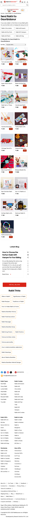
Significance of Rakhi (19, 296)
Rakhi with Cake (19, 396)
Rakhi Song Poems (7, 332)
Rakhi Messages (6, 321)
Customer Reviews (20, 499)
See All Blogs (14, 284)
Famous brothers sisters (8, 337)
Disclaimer (12, 486)
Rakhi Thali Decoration (8, 316)
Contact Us (4, 486)
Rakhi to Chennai (19, 432)
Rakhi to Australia (5, 455)
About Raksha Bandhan (8, 357)
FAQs (17, 483)
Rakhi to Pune (18, 430)
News (2, 496)
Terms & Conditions (6, 488)
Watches (17, 461)
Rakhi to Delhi (18, 419)
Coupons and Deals (6, 501)
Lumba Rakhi (4, 389)
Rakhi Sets (3, 430)
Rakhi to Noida (18, 440)
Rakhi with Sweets (19, 383)
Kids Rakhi (3, 383)
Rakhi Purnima (19, 332)
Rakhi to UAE (4, 469)
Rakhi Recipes (6, 301)
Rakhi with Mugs (5, 443)
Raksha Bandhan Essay (8, 327)
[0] (20, 2)
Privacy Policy (21, 486)
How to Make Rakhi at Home (10, 306)
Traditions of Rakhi (18, 301)
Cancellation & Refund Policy (8, 491)
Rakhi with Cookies (20, 412)
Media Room (19, 493)
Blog (12, 493)
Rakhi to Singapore (6, 461)
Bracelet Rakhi (4, 396)
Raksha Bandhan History (9, 311)
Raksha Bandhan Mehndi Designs (11, 362)
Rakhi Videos (9, 496)
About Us (3, 483)
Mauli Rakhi (3, 391)
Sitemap (15, 501)
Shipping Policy (5, 493)
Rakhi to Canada (5, 458)
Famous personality (7, 342)
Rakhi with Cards (19, 399)
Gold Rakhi (3, 399)
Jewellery (17, 458)
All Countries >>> (5, 471)
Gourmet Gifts (19, 453)
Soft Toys (17, 455)
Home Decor (18, 450)
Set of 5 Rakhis (5, 440)
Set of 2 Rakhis (5, 432)
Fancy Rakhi (4, 386)
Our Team (10, 483)
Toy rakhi (3, 402)
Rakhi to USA (4, 450)
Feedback (23, 483)
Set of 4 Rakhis (5, 438)
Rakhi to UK (4, 453)
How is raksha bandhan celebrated (12, 347)
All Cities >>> (18, 443)
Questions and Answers (7, 499)
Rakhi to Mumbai (19, 422)
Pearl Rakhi (3, 394)
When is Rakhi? (6, 296)
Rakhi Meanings (6, 352)
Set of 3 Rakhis (5, 435)
